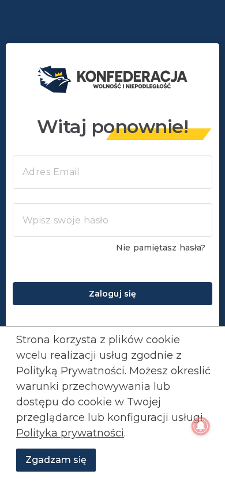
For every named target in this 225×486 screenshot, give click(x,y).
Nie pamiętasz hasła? (160, 247)
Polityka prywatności (70, 433)
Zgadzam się (56, 459)
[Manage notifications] (201, 426)
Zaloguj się (112, 293)
